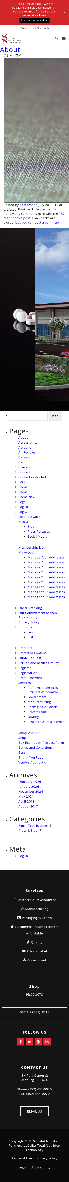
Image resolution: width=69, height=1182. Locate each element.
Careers (24, 457)
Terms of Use (21, 1158)
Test (21, 752)
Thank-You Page (30, 757)
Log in (23, 856)
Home (23, 487)
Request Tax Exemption (34, 20)
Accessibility (28, 442)
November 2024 (30, 791)
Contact (24, 472)
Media (23, 521)
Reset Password (30, 678)
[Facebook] (20, 1041)
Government (37, 697)
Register (24, 668)
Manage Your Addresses (46, 557)
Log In (23, 507)
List (30, 637)
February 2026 (29, 781)
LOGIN (23, 28)
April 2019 (26, 801)
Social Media (37, 536)
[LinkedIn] (47, 1041)
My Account (27, 552)
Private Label (38, 712)
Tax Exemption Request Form (41, 742)
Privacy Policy (29, 622)
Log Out (24, 512)
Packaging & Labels (43, 707)
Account (24, 447)
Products (25, 627)
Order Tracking (30, 608)
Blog (31, 526)
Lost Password (29, 517)
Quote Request (29, 658)
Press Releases (39, 531)
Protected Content (32, 653)
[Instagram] (38, 1041)
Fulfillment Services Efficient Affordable (43, 689)
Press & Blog (28, 830)
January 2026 (28, 786)
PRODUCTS (34, 994)
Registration (27, 673)
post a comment (46, 222)
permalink (48, 209)
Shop (22, 737)
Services (24, 683)
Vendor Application (33, 762)
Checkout (25, 467)
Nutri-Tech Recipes (33, 825)
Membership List (31, 547)
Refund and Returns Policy (38, 663)
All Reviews (27, 452)
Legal (22, 502)
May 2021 (26, 796)
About (10, 49)
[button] (56, 38)
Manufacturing (39, 702)
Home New (26, 497)
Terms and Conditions (35, 747)
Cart (21, 462)
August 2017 (28, 806)
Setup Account (29, 733)
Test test (26, 205)
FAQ (21, 482)
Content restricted (32, 477)
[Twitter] (29, 1041)
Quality (33, 717)
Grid (31, 632)
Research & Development (47, 722)
